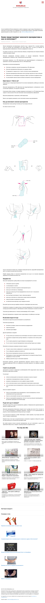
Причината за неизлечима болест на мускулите (33, 492)
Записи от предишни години (20, 41)
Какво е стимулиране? (6, 578)
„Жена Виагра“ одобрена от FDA (10, 457)
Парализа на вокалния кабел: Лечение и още (11, 525)
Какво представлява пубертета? (10, 439)
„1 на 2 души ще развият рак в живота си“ (32, 458)
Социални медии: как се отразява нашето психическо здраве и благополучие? (19, 539)
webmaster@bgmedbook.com (28, 31)
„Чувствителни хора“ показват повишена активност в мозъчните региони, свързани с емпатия (33, 440)
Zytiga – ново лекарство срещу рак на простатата (33, 475)
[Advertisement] (22, 18)
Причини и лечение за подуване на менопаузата (12, 565)
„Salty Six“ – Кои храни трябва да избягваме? (11, 492)
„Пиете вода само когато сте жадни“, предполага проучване (10, 475)
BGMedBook (20, 6)
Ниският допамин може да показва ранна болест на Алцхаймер (16, 552)
